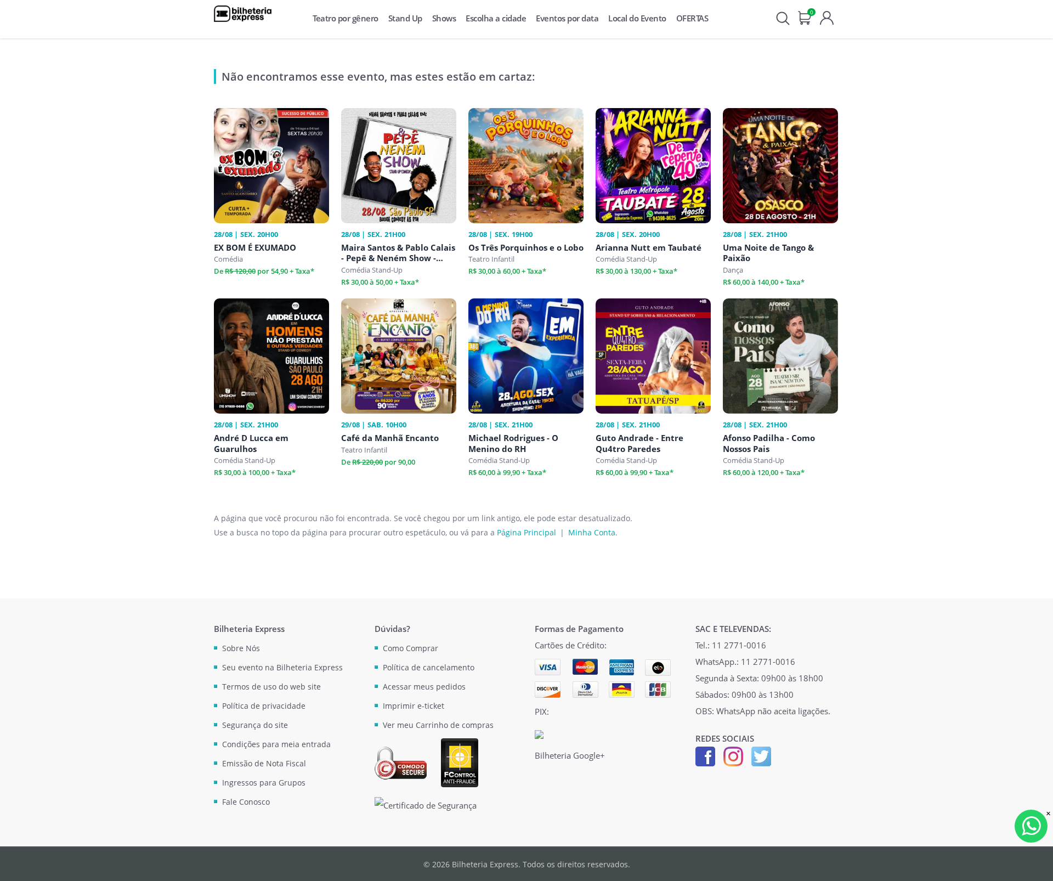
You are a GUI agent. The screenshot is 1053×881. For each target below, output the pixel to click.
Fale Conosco (246, 802)
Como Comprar (410, 648)
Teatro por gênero (345, 18)
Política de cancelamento (428, 667)
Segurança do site (255, 725)
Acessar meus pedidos (424, 686)
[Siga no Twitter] (761, 755)
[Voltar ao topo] (1034, 862)
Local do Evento (637, 18)
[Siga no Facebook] (705, 755)
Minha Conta (591, 532)
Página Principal (526, 532)
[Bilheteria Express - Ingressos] (242, 13)
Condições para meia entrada (276, 744)
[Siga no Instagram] (733, 755)
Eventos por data (567, 18)
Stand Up (405, 18)
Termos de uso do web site (271, 686)
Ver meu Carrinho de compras (438, 725)
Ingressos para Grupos (263, 782)
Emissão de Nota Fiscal (264, 763)
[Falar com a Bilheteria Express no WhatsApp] (1031, 826)
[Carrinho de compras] (805, 17)
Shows (444, 18)
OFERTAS (692, 18)
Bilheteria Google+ (570, 755)
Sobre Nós (241, 648)
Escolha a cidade (496, 18)
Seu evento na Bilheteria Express (282, 667)
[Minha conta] (827, 17)
